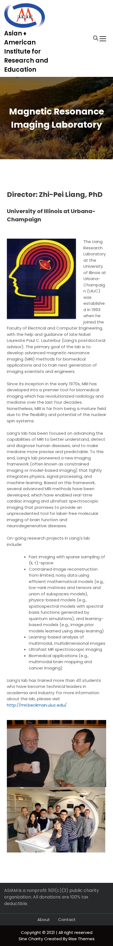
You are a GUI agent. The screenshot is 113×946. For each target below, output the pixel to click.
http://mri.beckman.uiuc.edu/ (37, 705)
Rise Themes (82, 939)
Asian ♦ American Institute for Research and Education (26, 51)
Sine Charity (31, 939)
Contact (67, 919)
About (43, 919)
